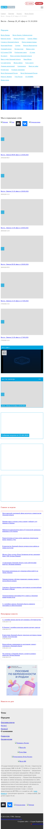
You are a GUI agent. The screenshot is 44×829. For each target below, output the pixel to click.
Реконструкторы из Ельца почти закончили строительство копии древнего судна (20, 538)
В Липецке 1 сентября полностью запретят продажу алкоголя (21, 627)
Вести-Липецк (29, 13)
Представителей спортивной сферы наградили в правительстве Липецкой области (21, 514)
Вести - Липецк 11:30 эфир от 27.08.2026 (14, 337)
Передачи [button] (4, 30)
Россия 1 (19, 13)
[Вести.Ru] (22, 747)
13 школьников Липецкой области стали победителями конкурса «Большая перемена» (19, 563)
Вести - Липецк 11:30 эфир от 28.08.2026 (14, 228)
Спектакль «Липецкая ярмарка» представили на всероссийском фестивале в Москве (21, 588)
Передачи (11, 13)
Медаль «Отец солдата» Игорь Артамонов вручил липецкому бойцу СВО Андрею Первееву (21, 555)
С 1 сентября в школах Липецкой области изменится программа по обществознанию (18, 604)
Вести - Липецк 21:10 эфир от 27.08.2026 (15, 301)
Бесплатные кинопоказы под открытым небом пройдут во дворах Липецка (20, 571)
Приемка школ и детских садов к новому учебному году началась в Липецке (19, 522)
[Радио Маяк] (22, 752)
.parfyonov (37, 824)
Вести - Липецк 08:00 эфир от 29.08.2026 (15, 155)
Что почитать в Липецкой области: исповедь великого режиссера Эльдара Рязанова (19, 654)
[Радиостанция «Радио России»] (22, 757)
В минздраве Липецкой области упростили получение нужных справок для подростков (21, 635)
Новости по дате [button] (7, 701)
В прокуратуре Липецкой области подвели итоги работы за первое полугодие (20, 547)
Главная (3, 13)
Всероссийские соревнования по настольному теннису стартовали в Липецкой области (19, 645)
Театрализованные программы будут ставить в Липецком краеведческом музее (20, 596)
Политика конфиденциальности (11, 819)
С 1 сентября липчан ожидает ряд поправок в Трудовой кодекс (21, 619)
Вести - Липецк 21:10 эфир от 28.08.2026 (15, 191)
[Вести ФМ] (22, 761)
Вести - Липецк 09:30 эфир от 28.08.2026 (15, 264)
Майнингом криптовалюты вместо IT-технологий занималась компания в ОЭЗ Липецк (21, 530)
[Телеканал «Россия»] (22, 743)
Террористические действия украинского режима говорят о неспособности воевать (20, 580)
